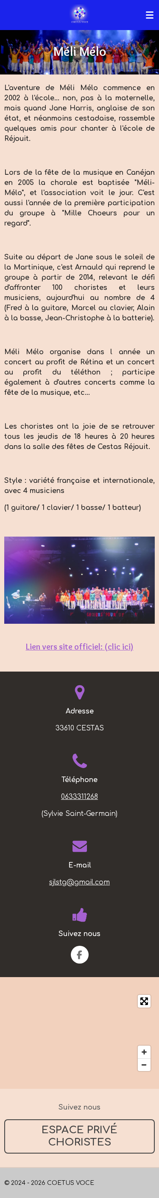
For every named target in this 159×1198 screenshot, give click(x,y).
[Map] (79, 1033)
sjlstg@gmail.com (79, 882)
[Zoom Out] (144, 1064)
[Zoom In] (144, 1052)
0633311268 (79, 797)
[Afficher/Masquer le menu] (149, 15)
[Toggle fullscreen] (144, 1001)
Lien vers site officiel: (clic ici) (80, 647)
